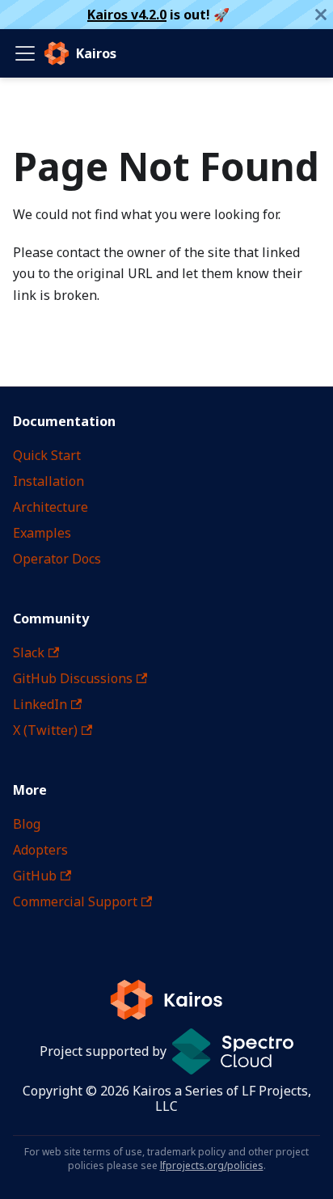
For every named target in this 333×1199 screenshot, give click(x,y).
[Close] (321, 14)
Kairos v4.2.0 (126, 14)
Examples (42, 533)
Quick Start (47, 455)
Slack (28, 652)
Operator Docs (57, 559)
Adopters (40, 850)
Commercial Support (75, 901)
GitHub (35, 875)
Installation (48, 481)
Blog (26, 824)
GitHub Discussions (73, 678)
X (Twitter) (45, 730)
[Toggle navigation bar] (25, 53)
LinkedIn (40, 704)
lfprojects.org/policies (211, 1165)
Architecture (50, 507)
